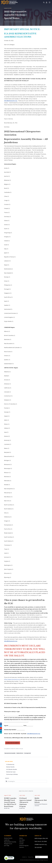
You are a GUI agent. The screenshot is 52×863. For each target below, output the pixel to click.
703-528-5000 (38, 847)
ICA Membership (10, 764)
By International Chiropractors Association (41, 805)
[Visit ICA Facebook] (1, 724)
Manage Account (8, 843)
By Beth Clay (6, 808)
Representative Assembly (10, 753)
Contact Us (24, 857)
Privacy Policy (30, 857)
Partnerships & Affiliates (12, 774)
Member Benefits (10, 767)
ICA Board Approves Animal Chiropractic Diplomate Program (25, 802)
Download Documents (12, 743)
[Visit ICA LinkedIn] (1, 730)
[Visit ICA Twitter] (1, 726)
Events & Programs (23, 845)
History (21, 838)
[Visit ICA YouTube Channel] (1, 728)
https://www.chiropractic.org (12, 679)
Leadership (6, 840)
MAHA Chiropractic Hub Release (41, 800)
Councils (21, 843)
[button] (1, 733)
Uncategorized (27, 753)
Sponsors (21, 847)
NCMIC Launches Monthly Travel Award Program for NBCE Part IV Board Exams (10, 802)
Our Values (22, 840)
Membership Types (11, 772)
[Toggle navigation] (49, 2)
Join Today (6, 845)
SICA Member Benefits (11, 769)
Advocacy (21, 842)
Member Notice (20, 753)
